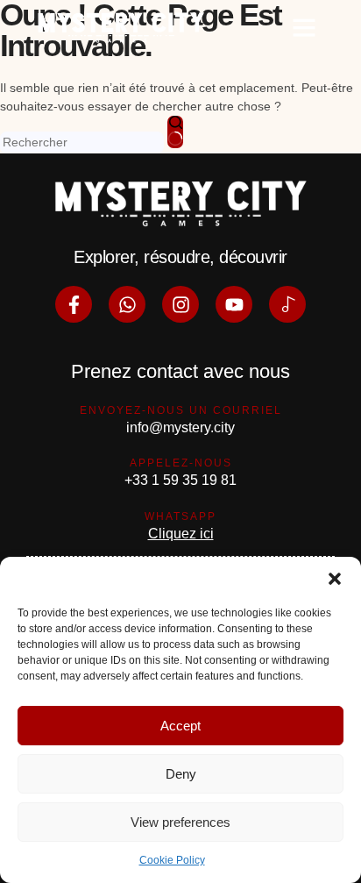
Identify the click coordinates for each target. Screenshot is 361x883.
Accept (180, 725)
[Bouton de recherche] (175, 132)
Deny (181, 773)
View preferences (180, 822)
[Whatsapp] (127, 304)
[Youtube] (234, 304)
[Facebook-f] (73, 304)
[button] (334, 578)
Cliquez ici (181, 533)
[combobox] (82, 142)
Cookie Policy (172, 860)
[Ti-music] (287, 304)
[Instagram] (180, 304)
